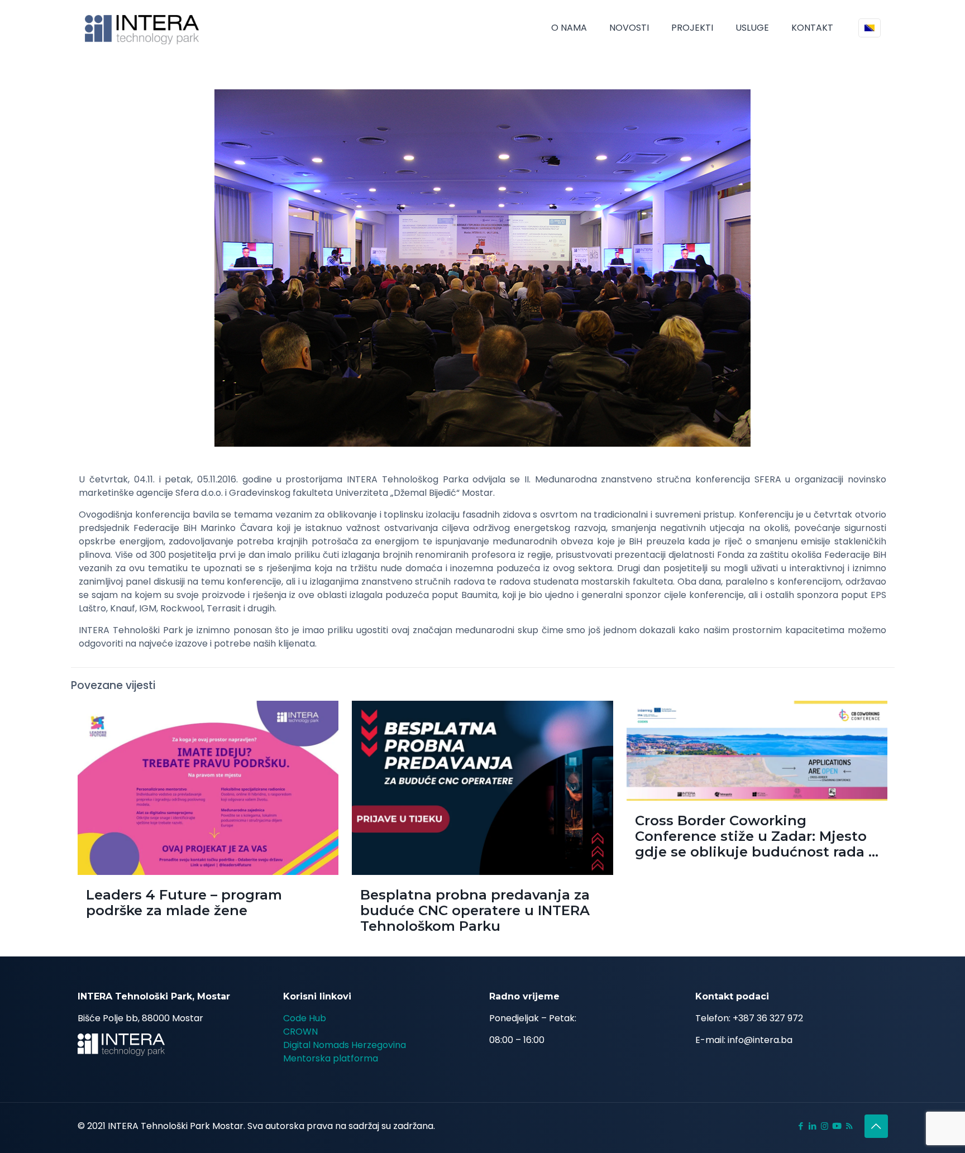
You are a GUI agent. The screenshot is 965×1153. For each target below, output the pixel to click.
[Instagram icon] (824, 1126)
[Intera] (142, 28)
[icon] (837, 1126)
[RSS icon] (849, 1126)
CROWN (300, 1031)
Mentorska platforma (330, 1058)
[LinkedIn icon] (813, 1126)
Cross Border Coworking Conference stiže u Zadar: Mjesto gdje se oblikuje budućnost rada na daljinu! (760, 843)
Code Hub (304, 1018)
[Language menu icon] (869, 27)
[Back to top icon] (876, 1126)
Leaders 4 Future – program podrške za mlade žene (184, 902)
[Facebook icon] (801, 1126)
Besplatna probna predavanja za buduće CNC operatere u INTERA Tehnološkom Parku (475, 910)
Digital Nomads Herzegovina (344, 1045)
